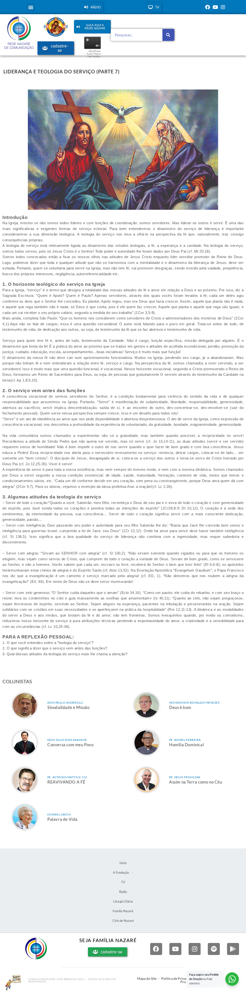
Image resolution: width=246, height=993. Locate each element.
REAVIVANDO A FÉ (66, 781)
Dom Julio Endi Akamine (67, 740)
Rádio (123, 892)
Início (123, 863)
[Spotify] (214, 949)
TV (123, 882)
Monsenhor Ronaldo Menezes (194, 702)
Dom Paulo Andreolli (65, 702)
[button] (31, 7)
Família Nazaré (123, 911)
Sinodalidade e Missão (68, 707)
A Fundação (121, 872)
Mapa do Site (146, 978)
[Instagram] (223, 7)
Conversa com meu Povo (70, 744)
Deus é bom (180, 707)
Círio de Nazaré (123, 921)
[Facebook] (207, 7)
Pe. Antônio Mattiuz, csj (67, 777)
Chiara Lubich (59, 814)
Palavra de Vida (62, 819)
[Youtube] (215, 7)
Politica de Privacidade (178, 978)
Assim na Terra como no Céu (195, 781)
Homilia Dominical (186, 744)
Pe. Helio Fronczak (185, 777)
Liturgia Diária (123, 901)
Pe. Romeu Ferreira (185, 740)
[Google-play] (233, 949)
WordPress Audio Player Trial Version (93, 54)
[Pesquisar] (168, 35)
